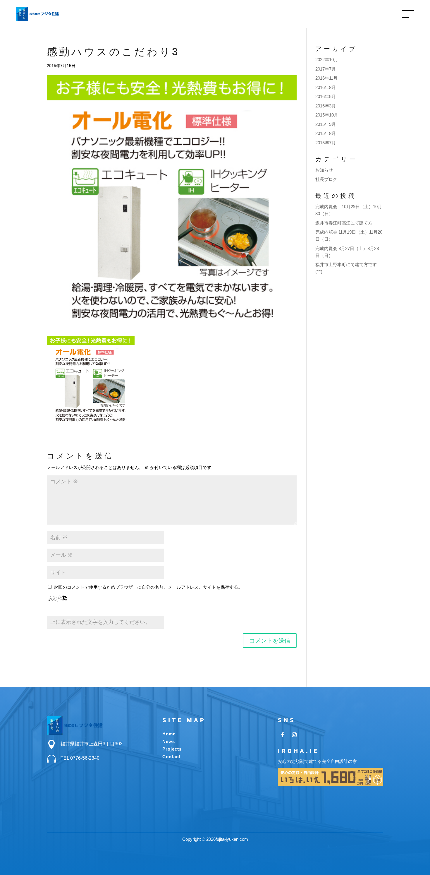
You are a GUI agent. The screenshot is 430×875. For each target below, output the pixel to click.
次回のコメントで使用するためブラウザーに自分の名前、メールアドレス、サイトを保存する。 (148, 587)
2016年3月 (325, 105)
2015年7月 (325, 142)
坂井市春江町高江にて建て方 (343, 222)
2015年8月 (325, 133)
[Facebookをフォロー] (282, 734)
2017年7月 (325, 68)
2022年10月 (326, 59)
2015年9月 (325, 124)
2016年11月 (326, 78)
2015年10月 (326, 114)
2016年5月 (325, 96)
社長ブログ (326, 179)
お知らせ (324, 169)
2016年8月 (325, 87)
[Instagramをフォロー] (294, 734)
